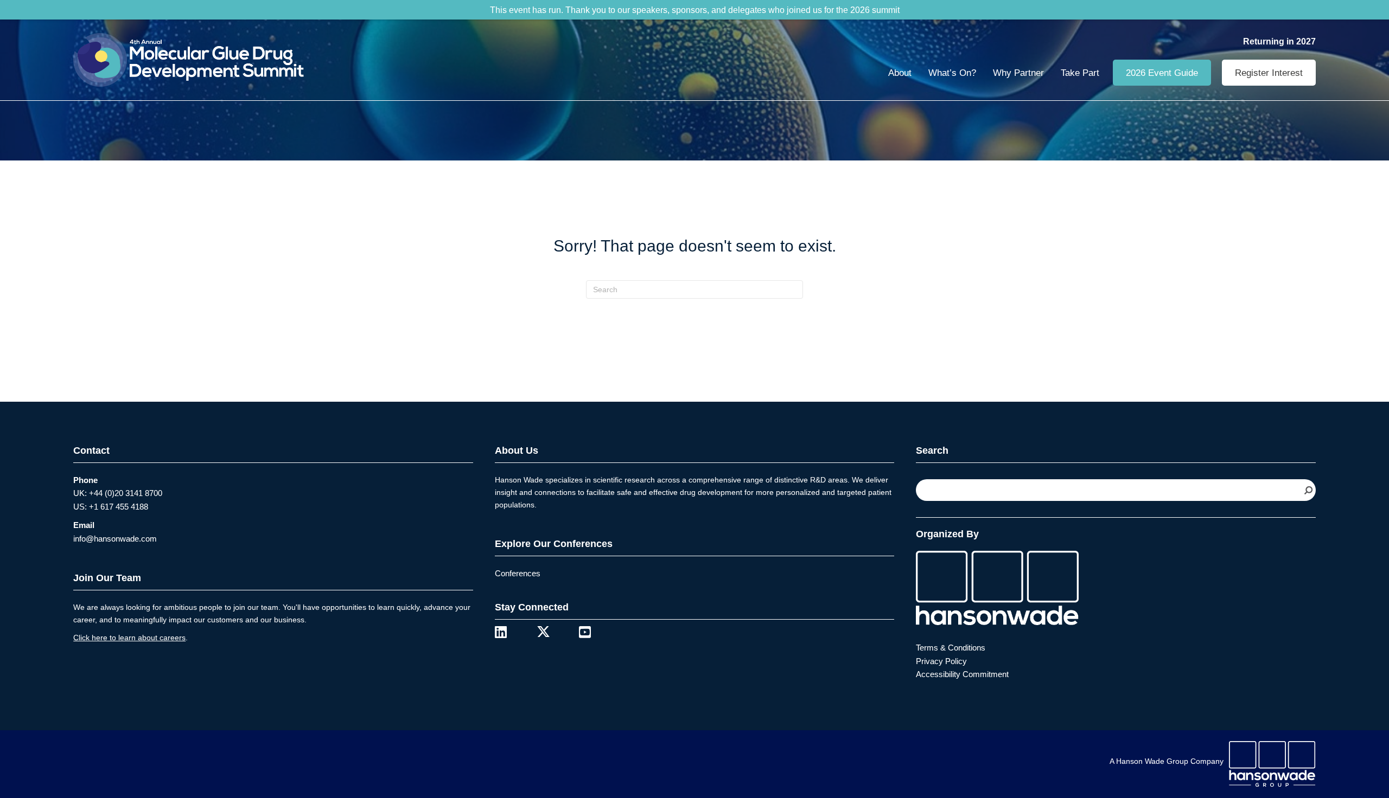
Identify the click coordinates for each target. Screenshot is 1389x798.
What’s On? (952, 73)
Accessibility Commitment (962, 674)
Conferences (517, 573)
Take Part (1080, 73)
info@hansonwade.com (115, 538)
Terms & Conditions (950, 647)
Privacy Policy (941, 661)
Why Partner (1018, 73)
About (900, 73)
